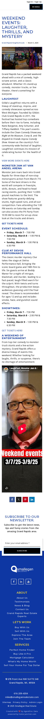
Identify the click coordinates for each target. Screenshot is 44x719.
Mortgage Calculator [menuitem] (22, 657)
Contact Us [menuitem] (22, 609)
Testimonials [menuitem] (22, 601)
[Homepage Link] (22, 568)
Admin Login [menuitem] (35, 702)
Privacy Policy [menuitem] (20, 702)
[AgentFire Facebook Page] (13, 581)
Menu (37, 7)
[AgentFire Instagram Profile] (28, 581)
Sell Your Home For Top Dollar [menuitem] (22, 665)
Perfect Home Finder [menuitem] (22, 650)
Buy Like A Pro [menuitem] (22, 654)
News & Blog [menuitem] (22, 605)
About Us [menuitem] (22, 598)
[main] (22, 254)
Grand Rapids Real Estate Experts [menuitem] (22, 615)
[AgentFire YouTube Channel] (21, 581)
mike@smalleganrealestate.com (22, 697)
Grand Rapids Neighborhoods (13, 43)
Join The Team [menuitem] (22, 639)
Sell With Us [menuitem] (22, 631)
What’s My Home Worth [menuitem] (22, 661)
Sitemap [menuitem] (6, 702)
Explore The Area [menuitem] (22, 635)
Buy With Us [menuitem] (22, 627)
